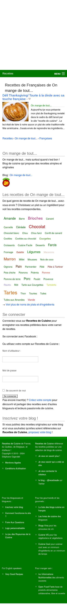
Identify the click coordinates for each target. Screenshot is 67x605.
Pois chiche (9, 272)
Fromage (8, 252)
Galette (20, 252)
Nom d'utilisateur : (11, 350)
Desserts (40, 245)
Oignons (8, 266)
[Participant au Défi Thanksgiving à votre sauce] (6, 181)
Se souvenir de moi (16, 390)
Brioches (35, 218)
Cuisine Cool (44, 543)
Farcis (52, 244)
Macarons (49, 252)
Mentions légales (13, 462)
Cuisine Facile (25, 245)
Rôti (16, 284)
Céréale (21, 227)
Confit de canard (53, 233)
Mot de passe (9, 370)
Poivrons (23, 272)
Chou (25, 233)
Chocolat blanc (11, 233)
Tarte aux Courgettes (32, 284)
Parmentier (30, 266)
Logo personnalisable (15, 528)
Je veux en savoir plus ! (49, 455)
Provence (48, 279)
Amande (10, 218)
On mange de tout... (41, 105)
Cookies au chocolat (25, 238)
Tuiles (43, 293)
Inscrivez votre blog (14, 507)
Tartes (10, 292)
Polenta (35, 272)
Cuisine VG (43, 534)
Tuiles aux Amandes (14, 299)
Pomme (46, 272)
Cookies (8, 238)
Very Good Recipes (14, 574)
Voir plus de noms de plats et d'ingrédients (30, 304)
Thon (23, 293)
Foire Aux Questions (14, 522)
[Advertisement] (33, 35)
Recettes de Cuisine (11, 443)
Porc (27, 278)
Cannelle (8, 227)
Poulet (37, 279)
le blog (41, 480)
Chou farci (36, 233)
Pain (19, 266)
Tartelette (51, 284)
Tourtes (33, 293)
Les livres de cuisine (47, 516)
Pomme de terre (12, 279)
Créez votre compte (40, 400)
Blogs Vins (43, 525)
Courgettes (45, 238)
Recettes (7, 73)
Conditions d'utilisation (15, 468)
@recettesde (53, 480)
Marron (10, 258)
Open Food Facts (46, 586)
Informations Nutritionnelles (45, 575)
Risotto (7, 284)
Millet (21, 259)
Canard (50, 218)
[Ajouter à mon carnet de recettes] (29, 99)
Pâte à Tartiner (55, 266)
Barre (22, 218)
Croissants (9, 245)
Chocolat (37, 226)
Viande (31, 299)
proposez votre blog (39, 432)
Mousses (32, 259)
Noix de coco (47, 259)
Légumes (33, 251)
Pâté (42, 266)
